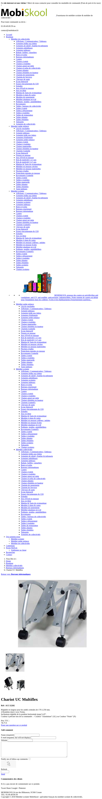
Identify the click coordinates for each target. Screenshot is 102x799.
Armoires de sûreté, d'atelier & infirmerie (32, 46)
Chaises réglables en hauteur (27, 73)
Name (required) (7, 735)
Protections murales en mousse (28, 173)
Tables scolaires (22, 265)
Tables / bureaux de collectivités (28, 106)
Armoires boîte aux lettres (26, 135)
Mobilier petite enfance (20, 126)
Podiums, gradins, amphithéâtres (28, 102)
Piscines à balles (22, 171)
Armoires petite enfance (25, 140)
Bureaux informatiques (25, 57)
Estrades (19, 86)
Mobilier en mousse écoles (26, 245)
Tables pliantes (21, 117)
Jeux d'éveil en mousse (25, 88)
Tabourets (20, 122)
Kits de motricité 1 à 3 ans (26, 160)
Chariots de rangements (25, 75)
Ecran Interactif (22, 81)
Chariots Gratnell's (23, 225)
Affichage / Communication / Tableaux (31, 41)
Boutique (9, 37)
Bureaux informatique (24, 211)
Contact (9, 555)
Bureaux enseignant (23, 209)
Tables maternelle (23, 182)
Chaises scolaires (22, 269)
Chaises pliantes (22, 70)
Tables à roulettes (22, 113)
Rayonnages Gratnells (24, 175)
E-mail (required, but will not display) (15, 738)
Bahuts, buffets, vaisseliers (26, 52)
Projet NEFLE (11, 548)
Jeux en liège (21, 90)
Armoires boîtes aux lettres (26, 43)
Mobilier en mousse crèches (27, 166)
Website (4, 740)
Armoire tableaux (23, 133)
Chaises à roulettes (23, 64)
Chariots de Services (24, 77)
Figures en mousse (23, 155)
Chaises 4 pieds (22, 61)
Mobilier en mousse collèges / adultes (30, 242)
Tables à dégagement (24, 111)
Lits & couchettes (23, 128)
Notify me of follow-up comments (14, 759)
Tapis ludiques (21, 189)
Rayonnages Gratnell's (25, 251)
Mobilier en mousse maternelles (28, 169)
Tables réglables (22, 120)
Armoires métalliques (24, 48)
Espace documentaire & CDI (27, 84)
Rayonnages (21, 104)
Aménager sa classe (18, 550)
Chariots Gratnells (23, 151)
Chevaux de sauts (23, 79)
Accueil (9, 35)
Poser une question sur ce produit (14, 725)
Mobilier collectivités (24, 449)
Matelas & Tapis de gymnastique (29, 93)
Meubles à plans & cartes (26, 95)
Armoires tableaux (23, 50)
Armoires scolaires (23, 202)
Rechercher (10, 552)
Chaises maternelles (23, 146)
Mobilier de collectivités (20, 39)
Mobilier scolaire (17, 191)
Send (3, 774)
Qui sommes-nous (13, 537)
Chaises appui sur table (25, 66)
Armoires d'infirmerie (24, 137)
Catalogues (10, 546)
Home (8, 561)
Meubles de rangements (25, 97)
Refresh (4, 769)
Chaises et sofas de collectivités (28, 68)
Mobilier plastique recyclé (26, 99)
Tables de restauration (24, 115)
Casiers (19, 59)
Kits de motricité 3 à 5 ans (26, 162)
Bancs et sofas (21, 55)
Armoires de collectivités (25, 124)
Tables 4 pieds (21, 108)
